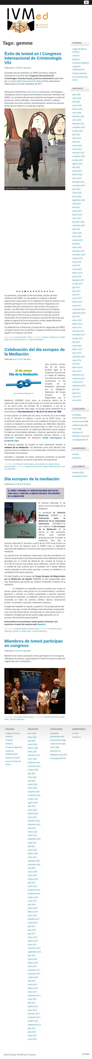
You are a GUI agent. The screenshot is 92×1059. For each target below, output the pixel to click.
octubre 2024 (77, 131)
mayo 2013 (76, 396)
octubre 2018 (77, 258)
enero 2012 (76, 400)
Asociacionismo (20, 337)
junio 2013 (76, 393)
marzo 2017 (77, 298)
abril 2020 (76, 229)
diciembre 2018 (78, 251)
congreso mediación (51, 717)
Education (76, 432)
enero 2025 (76, 120)
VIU (26, 339)
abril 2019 (76, 243)
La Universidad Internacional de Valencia (25, 81)
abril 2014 (76, 364)
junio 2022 (76, 189)
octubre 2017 (77, 283)
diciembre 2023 (78, 152)
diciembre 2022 (78, 182)
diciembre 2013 (78, 375)
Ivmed (6, 339)
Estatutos (76, 59)
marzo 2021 (77, 211)
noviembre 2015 (78, 334)
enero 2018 (76, 276)
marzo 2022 (77, 193)
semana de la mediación (16, 447)
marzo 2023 (77, 171)
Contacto (76, 55)
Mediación (56, 466)
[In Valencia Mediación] (27, 20)
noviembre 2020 (78, 225)
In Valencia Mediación (80, 63)
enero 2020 (76, 236)
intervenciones (33, 92)
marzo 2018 (77, 269)
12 (47, 291)
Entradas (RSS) (78, 472)
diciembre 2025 (78, 116)
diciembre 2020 (78, 222)
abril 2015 (76, 342)
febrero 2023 (77, 174)
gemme (62, 337)
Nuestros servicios (79, 73)
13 (50, 291)
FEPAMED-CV (16, 631)
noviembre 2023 (78, 156)
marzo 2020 (77, 233)
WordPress (76, 458)
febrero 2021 (77, 214)
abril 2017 (76, 294)
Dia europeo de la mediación (32, 479)
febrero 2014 (77, 367)
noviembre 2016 (78, 309)
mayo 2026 (76, 98)
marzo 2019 (77, 247)
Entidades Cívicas (53, 464)
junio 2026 (76, 94)
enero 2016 (76, 327)
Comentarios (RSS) (79, 476)
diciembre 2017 (78, 280)
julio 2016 (76, 316)
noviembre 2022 (78, 185)
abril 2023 (76, 167)
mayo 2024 (76, 138)
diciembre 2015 (78, 331)
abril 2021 (76, 207)
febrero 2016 (77, 324)
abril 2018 (76, 265)
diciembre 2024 (78, 123)
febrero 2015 (77, 349)
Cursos (29, 337)
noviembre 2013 (78, 378)
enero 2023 (76, 178)
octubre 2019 (77, 240)
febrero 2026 (77, 109)
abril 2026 (76, 102)
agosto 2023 (77, 163)
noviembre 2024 (78, 127)
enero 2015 (76, 353)
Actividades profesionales (24, 464)
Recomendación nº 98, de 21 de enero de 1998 (39, 411)
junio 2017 (76, 291)
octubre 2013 (77, 382)
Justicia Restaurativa (17, 339)
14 (52, 291)
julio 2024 (76, 134)
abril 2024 (76, 142)
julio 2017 (76, 287)
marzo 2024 (77, 145)
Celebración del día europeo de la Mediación (34, 351)
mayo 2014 (76, 360)
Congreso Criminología (50, 337)
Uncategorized (9, 466)
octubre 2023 (77, 160)
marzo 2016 (77, 320)
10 (41, 291)
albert (28, 68)
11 (44, 291)
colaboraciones (78, 425)
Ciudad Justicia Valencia (33, 466)
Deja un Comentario (36, 339)
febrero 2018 (77, 273)
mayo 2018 (76, 262)
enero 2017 (76, 305)
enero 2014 (76, 371)
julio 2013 (76, 389)
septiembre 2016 (78, 313)
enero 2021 (76, 218)
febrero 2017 (77, 302)
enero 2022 (76, 196)
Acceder (75, 454)
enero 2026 (76, 112)
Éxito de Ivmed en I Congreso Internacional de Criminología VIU (32, 58)
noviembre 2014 (78, 356)
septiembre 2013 (78, 385)
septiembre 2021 (78, 200)
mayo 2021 (76, 203)
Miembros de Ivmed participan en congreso (33, 643)
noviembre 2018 (78, 254)
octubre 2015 (77, 338)
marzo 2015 (77, 345)
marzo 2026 (77, 105)
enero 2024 (76, 149)
